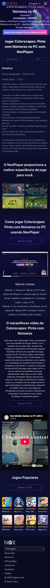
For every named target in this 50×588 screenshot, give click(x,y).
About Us (9, 557)
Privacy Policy (11, 581)
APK (37, 59)
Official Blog (10, 561)
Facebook (9, 569)
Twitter (7, 573)
